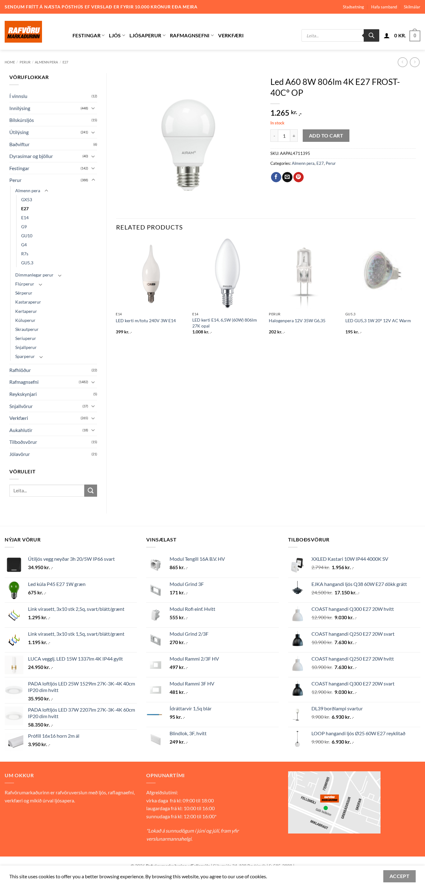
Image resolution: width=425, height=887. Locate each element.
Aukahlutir (20, 430)
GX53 (26, 199)
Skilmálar (412, 6)
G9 (24, 226)
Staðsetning (353, 6)
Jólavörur (19, 454)
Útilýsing (19, 132)
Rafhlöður (20, 370)
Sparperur (25, 356)
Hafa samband (384, 6)
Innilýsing (19, 108)
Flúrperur (24, 283)
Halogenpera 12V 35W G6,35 (297, 320)
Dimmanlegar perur (34, 274)
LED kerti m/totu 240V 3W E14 (146, 320)
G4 (24, 244)
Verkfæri (231, 35)
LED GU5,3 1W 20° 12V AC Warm (378, 320)
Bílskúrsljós (21, 120)
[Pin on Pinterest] (298, 177)
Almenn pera (46, 62)
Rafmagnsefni (190, 35)
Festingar (86, 35)
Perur (25, 62)
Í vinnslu (18, 96)
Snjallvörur (21, 406)
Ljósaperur (145, 35)
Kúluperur (25, 320)
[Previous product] (414, 62)
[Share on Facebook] (276, 177)
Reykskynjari (23, 394)
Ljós (115, 35)
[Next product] (402, 62)
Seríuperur (25, 338)
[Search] (371, 35)
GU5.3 (27, 262)
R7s (24, 253)
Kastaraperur (28, 301)
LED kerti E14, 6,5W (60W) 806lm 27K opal (224, 322)
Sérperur (23, 292)
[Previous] (116, 292)
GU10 (26, 235)
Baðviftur (19, 144)
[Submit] (90, 491)
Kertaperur (26, 311)
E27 (65, 62)
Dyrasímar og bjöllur (31, 156)
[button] (387, 35)
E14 (25, 217)
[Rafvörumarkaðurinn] (34, 32)
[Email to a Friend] (287, 177)
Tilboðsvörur (23, 442)
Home (10, 62)
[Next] (415, 292)
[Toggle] (93, 108)
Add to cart (326, 135)
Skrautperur (27, 329)
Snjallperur (26, 347)
